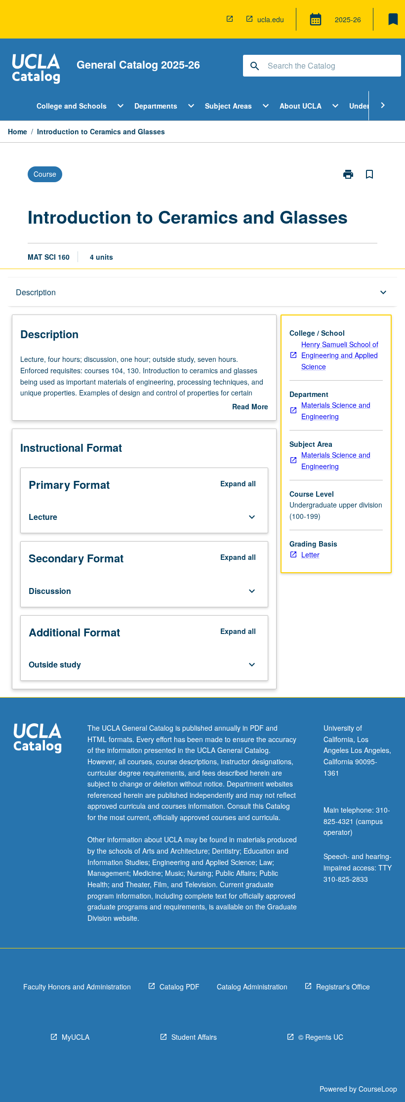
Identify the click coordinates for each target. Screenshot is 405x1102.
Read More (250, 406)
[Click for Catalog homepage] (36, 70)
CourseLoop (378, 1089)
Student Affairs (194, 1037)
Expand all (238, 483)
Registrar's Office (343, 986)
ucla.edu (270, 19)
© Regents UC (320, 1037)
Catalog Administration (252, 986)
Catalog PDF (180, 986)
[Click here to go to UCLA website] (37, 739)
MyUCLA (75, 1037)
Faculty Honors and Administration (77, 986)
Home (17, 131)
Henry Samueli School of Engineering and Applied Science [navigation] (339, 355)
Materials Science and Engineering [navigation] (335, 410)
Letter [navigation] (310, 554)
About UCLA (301, 106)
